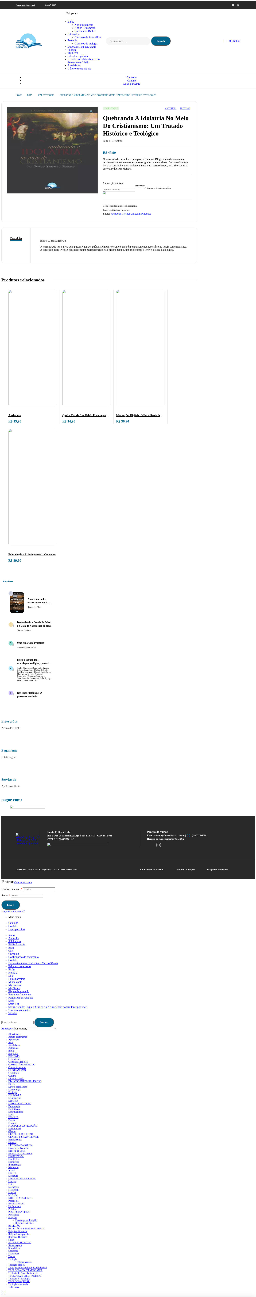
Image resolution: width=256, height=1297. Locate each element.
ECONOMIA (14, 1095)
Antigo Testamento (17, 1037)
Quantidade (140, 185)
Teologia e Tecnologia (19, 1278)
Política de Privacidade (151, 869)
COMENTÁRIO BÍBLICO (21, 1064)
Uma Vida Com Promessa (30, 643)
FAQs (11, 969)
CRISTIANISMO (17, 1070)
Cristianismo (114, 210)
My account (14, 985)
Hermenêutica (15, 1139)
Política (12, 1209)
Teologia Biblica (16, 1264)
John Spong (45, 678)
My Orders (14, 988)
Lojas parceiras (16, 929)
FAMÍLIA (13, 1117)
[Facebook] (233, 5)
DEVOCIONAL (16, 1078)
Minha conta (15, 981)
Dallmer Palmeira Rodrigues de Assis (32, 671)
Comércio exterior (17, 1067)
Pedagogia (13, 1201)
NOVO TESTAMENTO (20, 1198)
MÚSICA (13, 1195)
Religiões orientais (24, 1223)
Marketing (13, 1189)
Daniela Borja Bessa (42, 672)
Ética (10, 1114)
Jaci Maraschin (33, 678)
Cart (10, 950)
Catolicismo (14, 1059)
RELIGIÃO (14, 1226)
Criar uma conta (23, 882)
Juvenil (11, 1170)
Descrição (16, 238)
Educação (13, 1100)
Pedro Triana (22, 680)
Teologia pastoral (23, 1262)
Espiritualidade (15, 1112)
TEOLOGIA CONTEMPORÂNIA (25, 1270)
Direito (11, 1084)
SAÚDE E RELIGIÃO (19, 1242)
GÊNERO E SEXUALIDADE (23, 1137)
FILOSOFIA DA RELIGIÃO (22, 1125)
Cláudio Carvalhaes (25, 670)
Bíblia (11, 1050)
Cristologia (13, 1073)
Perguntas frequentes (19, 994)
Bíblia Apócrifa (16, 944)
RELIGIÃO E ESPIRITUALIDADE (26, 1228)
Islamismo (13, 1167)
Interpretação (14, 1164)
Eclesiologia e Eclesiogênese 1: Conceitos (32, 554)
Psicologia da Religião (26, 1220)
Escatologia (14, 1106)
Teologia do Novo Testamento (23, 1273)
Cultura (12, 1075)
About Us (13, 938)
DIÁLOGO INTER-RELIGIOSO (24, 1081)
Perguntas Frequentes (217, 869)
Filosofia (12, 1123)
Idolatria (126, 210)
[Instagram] (238, 5)
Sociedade (13, 1251)
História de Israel (16, 1151)
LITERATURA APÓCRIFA (22, 1178)
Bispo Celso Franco (40, 668)
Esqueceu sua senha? (13, 911)
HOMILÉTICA (16, 1156)
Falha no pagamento (19, 966)
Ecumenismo (14, 1098)
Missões (12, 1192)
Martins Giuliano (24, 630)
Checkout (13, 953)
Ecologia (12, 1092)
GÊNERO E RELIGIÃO (20, 1134)
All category (14, 1034)
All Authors (14, 941)
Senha (5, 895)
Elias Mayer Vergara (25, 674)
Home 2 (12, 972)
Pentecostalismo (16, 1203)
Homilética (13, 1159)
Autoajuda (13, 1048)
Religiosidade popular (19, 1234)
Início (11, 935)
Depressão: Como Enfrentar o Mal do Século (33, 963)
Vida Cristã (13, 1287)
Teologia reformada (18, 1284)
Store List (13, 1003)
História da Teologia (18, 1148)
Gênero (11, 1131)
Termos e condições (19, 1010)
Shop (11, 1000)
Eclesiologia (14, 1089)
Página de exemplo (18, 991)
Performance (14, 1206)
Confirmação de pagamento (23, 956)
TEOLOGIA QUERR (19, 1281)
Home (19, 95)
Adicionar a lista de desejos (158, 188)
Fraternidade (14, 1128)
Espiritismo (14, 1109)
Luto (10, 1184)
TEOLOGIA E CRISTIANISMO (24, 1276)
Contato (12, 926)
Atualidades (14, 1045)
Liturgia (12, 1181)
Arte (10, 1042)
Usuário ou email (11, 889)
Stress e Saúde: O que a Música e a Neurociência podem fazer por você (47, 1006)
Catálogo (13, 922)
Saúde (11, 1239)
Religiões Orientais (17, 1231)
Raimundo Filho (34, 607)
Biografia (13, 1053)
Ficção (11, 1120)
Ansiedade (14, 415)
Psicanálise (13, 1214)
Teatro (11, 1256)
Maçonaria (13, 1187)
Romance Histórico (17, 1237)
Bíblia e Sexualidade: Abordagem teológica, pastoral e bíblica (34, 663)
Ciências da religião (18, 1062)
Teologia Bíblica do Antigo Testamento (27, 1267)
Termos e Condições (185, 869)
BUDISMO (14, 1056)
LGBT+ (12, 1173)
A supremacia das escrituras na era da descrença (38, 602)
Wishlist (12, 1013)
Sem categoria (46, 95)
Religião (118, 205)
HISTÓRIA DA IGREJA (20, 1145)
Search (161, 41)
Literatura (13, 1176)
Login (10, 905)
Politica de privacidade (20, 997)
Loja (29, 95)
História (12, 1142)
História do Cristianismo (20, 1153)
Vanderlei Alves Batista (26, 647)
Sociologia (13, 1253)
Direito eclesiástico (17, 1087)
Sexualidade (14, 1248)
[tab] (16, 238)
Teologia (12, 1259)
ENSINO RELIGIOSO (19, 1103)
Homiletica (13, 1162)
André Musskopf (24, 668)
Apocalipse (13, 1039)
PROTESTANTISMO (19, 1212)
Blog (11, 947)
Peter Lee (32, 680)
